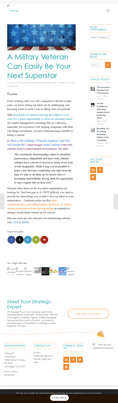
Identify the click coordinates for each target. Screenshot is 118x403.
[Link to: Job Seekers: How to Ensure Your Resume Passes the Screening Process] (28, 271)
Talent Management (59, 83)
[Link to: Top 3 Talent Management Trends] (54, 271)
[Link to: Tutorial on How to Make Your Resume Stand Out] (71, 271)
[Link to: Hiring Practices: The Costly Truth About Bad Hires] (11, 271)
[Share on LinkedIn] (28, 240)
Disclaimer (9, 374)
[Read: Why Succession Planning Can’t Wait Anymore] (92, 88)
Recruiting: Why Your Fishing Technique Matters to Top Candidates (103, 134)
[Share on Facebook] (11, 240)
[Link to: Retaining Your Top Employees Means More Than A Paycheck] (20, 271)
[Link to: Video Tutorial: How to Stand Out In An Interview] (63, 271)
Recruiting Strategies (43, 83)
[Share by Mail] (36, 240)
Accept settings (59, 397)
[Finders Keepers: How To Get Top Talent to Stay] (116, 201)
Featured (25, 83)
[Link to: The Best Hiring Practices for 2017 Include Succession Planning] (37, 270)
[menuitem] (108, 11)
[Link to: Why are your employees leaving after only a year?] (45, 271)
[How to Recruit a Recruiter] (2, 201)
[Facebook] (100, 170)
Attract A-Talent (15, 83)
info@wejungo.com (43, 355)
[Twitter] (93, 177)
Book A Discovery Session (88, 313)
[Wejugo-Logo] (12, 10)
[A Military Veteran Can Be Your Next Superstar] (41, 37)
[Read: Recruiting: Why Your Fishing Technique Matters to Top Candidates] (92, 130)
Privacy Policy (11, 371)
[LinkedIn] (93, 170)
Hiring (32, 83)
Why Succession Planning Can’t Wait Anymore (103, 90)
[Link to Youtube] (44, 240)
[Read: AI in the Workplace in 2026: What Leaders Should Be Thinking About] (92, 105)
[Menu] (108, 11)
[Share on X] (20, 240)
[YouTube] (66, 367)
